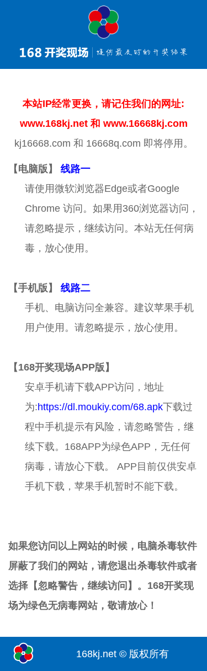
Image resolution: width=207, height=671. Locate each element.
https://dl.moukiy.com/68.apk (100, 406)
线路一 (76, 168)
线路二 (76, 287)
